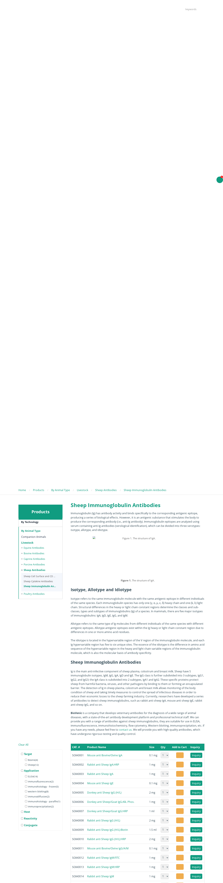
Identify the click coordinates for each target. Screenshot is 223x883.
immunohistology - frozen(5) (43, 786)
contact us (125, 729)
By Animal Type (60, 490)
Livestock (82, 490)
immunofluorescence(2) (41, 781)
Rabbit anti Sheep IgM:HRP (103, 867)
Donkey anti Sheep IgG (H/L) (104, 792)
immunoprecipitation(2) (41, 806)
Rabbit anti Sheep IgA (100, 774)
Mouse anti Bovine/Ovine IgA (104, 755)
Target (28, 754)
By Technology (30, 522)
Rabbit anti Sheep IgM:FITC (103, 857)
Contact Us (143, 9)
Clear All (23, 744)
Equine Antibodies (34, 547)
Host (27, 812)
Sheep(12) (33, 764)
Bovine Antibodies (34, 553)
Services (125, 9)
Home (92, 9)
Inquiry (196, 755)
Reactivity (30, 818)
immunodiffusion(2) (38, 796)
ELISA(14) (33, 776)
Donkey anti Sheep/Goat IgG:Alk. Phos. (110, 802)
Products (108, 9)
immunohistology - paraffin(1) (44, 801)
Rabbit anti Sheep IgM (100, 876)
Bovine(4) (33, 759)
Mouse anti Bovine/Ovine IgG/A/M (107, 848)
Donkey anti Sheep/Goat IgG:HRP (107, 811)
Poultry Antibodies (34, 593)
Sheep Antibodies (106, 490)
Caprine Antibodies (34, 558)
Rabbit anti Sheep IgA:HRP (103, 764)
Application (31, 770)
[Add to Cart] (180, 755)
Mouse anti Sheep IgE (100, 783)
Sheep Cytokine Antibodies (38, 581)
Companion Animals (33, 537)
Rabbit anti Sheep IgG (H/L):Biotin (107, 830)
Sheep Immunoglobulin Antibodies (145, 490)
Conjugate (30, 825)
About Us (162, 9)
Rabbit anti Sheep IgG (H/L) (103, 820)
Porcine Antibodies (34, 564)
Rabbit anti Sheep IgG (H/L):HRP (106, 839)
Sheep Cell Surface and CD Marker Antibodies (40, 576)
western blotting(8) (38, 791)
